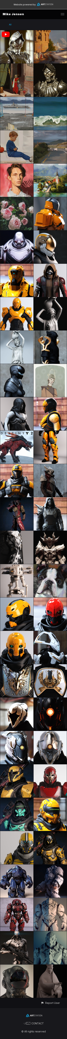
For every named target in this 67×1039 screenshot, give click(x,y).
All (10, 24)
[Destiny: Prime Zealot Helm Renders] (50, 733)
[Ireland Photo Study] (50, 132)
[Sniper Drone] (16, 933)
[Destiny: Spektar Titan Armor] (16, 299)
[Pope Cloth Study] (50, 966)
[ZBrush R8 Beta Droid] (16, 566)
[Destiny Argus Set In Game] (50, 833)
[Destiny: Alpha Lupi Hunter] (16, 666)
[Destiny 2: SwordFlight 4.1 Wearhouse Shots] (50, 399)
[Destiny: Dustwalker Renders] (50, 799)
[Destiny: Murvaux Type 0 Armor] (16, 265)
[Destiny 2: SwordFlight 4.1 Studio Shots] (16, 399)
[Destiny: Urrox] (50, 532)
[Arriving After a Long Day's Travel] (50, 32)
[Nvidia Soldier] (50, 933)
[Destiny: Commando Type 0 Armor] (16, 466)
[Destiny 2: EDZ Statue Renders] (50, 299)
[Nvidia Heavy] (50, 899)
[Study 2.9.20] (16, 98)
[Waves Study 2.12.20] (50, 98)
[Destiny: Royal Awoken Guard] (16, 365)
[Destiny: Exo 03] (16, 632)
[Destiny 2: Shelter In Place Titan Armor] (50, 199)
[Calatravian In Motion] (16, 32)
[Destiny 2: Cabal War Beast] (16, 432)
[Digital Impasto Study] (16, 199)
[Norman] (50, 566)
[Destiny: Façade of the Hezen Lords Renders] (16, 699)
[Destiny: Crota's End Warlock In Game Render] (16, 499)
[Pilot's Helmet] (16, 966)
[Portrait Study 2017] (16, 165)
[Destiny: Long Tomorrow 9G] (50, 265)
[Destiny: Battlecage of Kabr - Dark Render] (50, 699)
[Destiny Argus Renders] (16, 833)
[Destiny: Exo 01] (50, 599)
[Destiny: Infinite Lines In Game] (16, 766)
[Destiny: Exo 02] (16, 599)
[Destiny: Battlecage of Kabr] (16, 733)
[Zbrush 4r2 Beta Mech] (16, 866)
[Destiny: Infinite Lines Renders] (50, 766)
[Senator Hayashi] (50, 365)
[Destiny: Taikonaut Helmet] (50, 232)
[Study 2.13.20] (16, 132)
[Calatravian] (50, 65)
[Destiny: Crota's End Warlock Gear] (50, 466)
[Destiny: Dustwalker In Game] (16, 799)
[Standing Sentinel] (16, 65)
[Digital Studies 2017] (50, 165)
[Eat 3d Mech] (16, 899)
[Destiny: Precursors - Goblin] (50, 632)
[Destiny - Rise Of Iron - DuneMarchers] (50, 432)
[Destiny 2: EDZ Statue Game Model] (16, 332)
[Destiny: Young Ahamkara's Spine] (16, 532)
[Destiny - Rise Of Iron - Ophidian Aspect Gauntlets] (50, 332)
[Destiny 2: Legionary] (16, 232)
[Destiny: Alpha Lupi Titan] (50, 666)
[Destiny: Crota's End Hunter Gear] (50, 499)
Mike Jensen (13, 14)
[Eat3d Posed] (50, 866)
